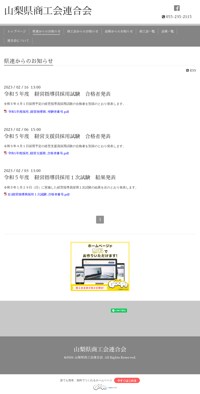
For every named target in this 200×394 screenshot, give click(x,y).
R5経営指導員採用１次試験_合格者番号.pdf (39, 194)
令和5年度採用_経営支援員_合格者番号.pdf (38, 153)
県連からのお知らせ (46, 31)
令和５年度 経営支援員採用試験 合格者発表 (57, 136)
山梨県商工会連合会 (48, 11)
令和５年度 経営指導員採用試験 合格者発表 (57, 94)
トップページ (16, 31)
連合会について (18, 40)
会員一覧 (167, 31)
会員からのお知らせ (119, 31)
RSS (192, 70)
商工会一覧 (147, 31)
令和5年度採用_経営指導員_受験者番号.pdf (38, 111)
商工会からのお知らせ (82, 31)
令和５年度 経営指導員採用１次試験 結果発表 (60, 177)
